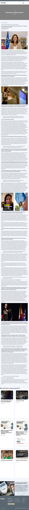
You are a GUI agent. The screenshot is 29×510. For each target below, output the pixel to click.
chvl (5, 30)
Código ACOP (18, 500)
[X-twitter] (24, 0)
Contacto (23, 502)
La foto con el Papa (20, 400)
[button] (23, 3)
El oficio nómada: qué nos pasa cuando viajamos (6, 401)
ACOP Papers (23, 500)
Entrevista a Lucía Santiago (7, 460)
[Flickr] (26, 0)
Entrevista (15, 14)
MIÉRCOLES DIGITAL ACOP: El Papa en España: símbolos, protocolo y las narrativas (7, 432)
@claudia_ (2, 30)
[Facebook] (25, 0)
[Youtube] (28, 0)
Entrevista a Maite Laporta (21, 460)
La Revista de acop (17, 501)
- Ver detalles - (23, 440)
